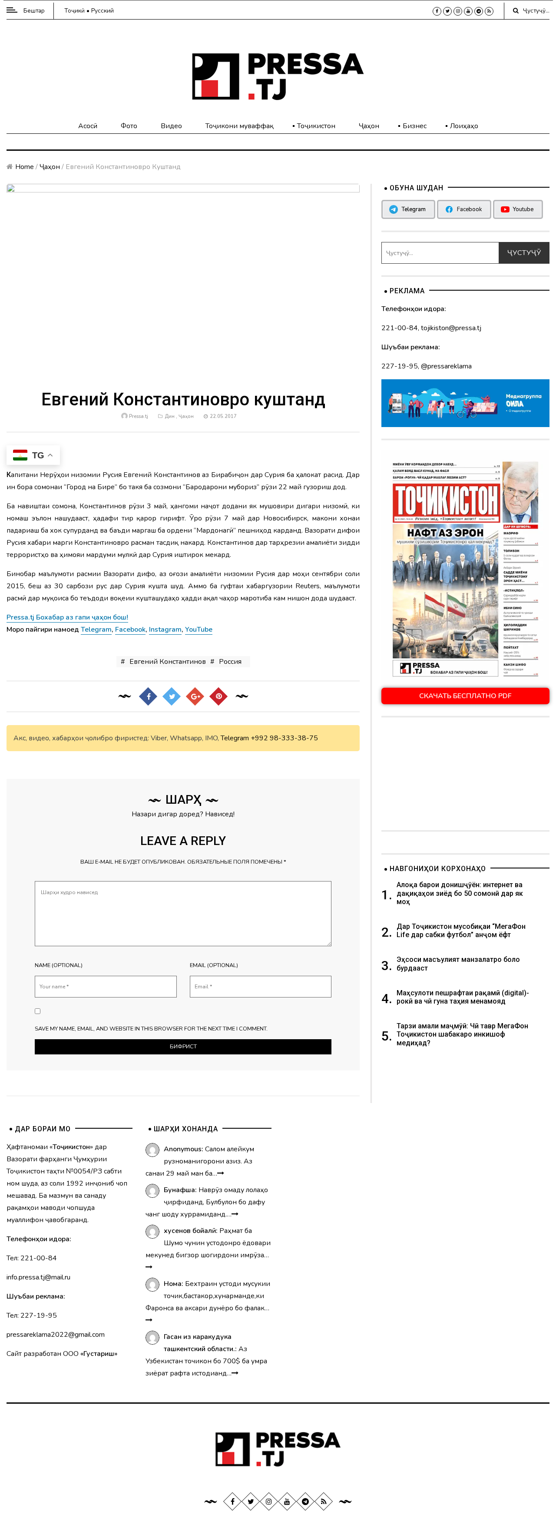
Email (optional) (214, 965)
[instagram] (457, 11)
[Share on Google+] (194, 696)
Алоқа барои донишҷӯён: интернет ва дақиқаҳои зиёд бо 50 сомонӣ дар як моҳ (460, 893)
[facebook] (437, 11)
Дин (170, 416)
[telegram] (478, 11)
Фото (129, 126)
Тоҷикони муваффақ (239, 126)
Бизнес (415, 126)
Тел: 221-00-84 (32, 1258)
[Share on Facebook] (148, 696)
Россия (230, 661)
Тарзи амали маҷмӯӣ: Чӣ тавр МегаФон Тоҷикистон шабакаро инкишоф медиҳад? (462, 1034)
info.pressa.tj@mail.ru (38, 1277)
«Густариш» (98, 1354)
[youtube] (468, 11)
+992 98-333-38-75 (284, 738)
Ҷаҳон (369, 126)
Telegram (235, 738)
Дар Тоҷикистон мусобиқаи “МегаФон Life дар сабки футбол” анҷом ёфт (461, 930)
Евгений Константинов (167, 661)
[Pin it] (218, 696)
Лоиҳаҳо (464, 126)
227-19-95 (399, 366)
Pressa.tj (138, 416)
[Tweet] (171, 696)
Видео (171, 126)
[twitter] (447, 11)
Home (24, 167)
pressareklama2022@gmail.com (56, 1334)
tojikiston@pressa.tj (451, 328)
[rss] (489, 11)
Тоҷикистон (316, 126)
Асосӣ (87, 126)
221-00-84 (399, 328)
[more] (220, 1173)
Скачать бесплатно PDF (465, 696)
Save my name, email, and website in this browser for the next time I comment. (151, 1029)
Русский (102, 11)
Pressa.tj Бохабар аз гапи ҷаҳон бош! (67, 617)
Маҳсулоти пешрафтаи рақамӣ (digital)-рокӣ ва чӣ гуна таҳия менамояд (463, 997)
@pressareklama (446, 366)
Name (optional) (59, 965)
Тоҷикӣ (74, 11)
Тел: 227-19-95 (32, 1315)
